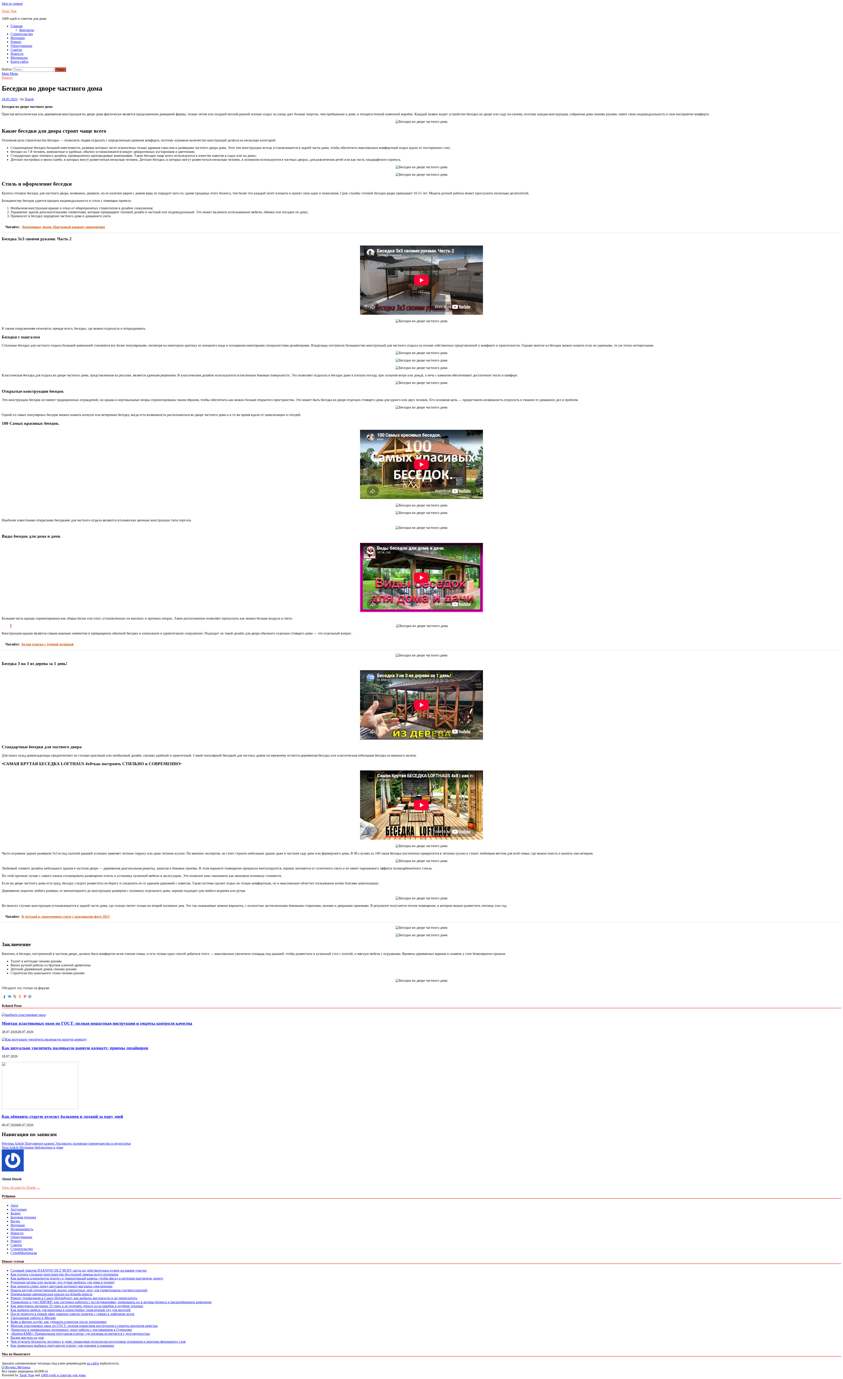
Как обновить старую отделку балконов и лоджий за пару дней (62, 1116)
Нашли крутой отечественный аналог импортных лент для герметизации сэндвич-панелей (79, 1290)
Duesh (29, 99)
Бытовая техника (23, 1217)
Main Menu (10, 74)
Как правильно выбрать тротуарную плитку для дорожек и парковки (62, 1345)
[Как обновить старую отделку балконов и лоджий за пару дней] (40, 1108)
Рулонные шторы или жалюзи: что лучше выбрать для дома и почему (63, 1282)
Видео (15, 1221)
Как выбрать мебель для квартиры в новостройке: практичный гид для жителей (71, 1310)
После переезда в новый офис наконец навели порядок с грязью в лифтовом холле (72, 1314)
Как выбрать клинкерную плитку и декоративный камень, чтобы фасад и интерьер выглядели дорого (87, 1278)
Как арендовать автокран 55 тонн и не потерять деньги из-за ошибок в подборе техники (77, 1306)
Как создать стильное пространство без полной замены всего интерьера (64, 1274)
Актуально (19, 1209)
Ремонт (16, 42)
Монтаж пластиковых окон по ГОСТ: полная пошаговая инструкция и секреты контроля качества (97, 1023)
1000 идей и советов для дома (63, 1375)
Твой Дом (9, 11)
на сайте (93, 1363)
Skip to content (12, 3)
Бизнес (16, 1213)
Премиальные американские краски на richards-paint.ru (51, 1294)
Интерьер (18, 38)
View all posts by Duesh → (21, 1187)
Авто (14, 1205)
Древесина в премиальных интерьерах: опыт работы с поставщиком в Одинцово (71, 1330)
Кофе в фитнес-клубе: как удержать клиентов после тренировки (58, 1322)
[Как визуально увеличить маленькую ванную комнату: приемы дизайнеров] (44, 1039)
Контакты (26, 30)
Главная (16, 26)
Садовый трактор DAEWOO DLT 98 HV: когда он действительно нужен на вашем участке (79, 1270)
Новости (17, 54)
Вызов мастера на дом (27, 1337)
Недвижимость (22, 1229)
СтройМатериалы (24, 1253)
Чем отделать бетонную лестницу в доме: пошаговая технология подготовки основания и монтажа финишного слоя (98, 1341)
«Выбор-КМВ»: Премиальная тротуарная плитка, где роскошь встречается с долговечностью (80, 1334)
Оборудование (21, 46)
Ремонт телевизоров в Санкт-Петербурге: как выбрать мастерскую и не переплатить (74, 1298)
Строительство (22, 34)
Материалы (19, 58)
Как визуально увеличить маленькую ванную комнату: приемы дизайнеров (75, 1048)
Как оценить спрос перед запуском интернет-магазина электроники (61, 1286)
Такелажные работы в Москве (33, 1318)
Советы (16, 50)
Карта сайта (19, 61)
